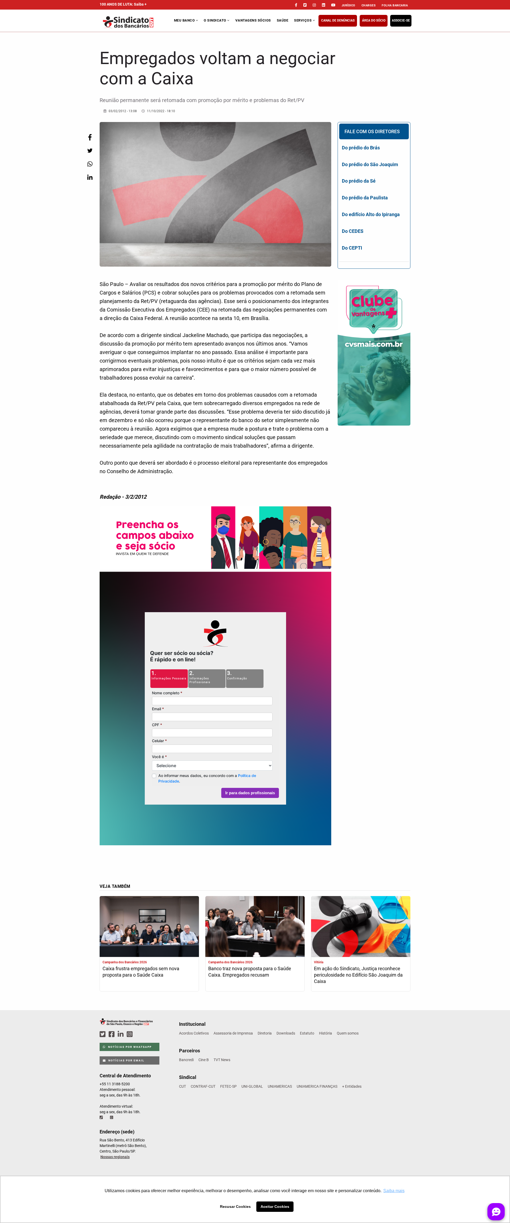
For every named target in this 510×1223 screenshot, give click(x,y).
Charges (369, 5)
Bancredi (186, 1060)
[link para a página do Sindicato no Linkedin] (323, 5)
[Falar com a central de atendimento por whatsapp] (112, 1117)
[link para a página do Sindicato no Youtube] (333, 5)
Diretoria (265, 1033)
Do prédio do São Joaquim (370, 164)
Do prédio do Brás (361, 147)
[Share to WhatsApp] (89, 164)
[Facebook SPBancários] (112, 1034)
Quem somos (348, 1033)
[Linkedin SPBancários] (121, 1034)
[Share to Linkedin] (89, 177)
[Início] (136, 22)
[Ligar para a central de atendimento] (102, 1117)
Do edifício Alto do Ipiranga (371, 214)
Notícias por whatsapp (129, 1046)
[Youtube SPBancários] (140, 1034)
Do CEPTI (352, 248)
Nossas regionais (115, 1157)
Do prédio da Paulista (365, 197)
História (325, 1033)
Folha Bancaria (395, 5)
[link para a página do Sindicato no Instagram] (314, 5)
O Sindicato (215, 20)
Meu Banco (185, 20)
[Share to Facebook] (89, 137)
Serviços (303, 20)
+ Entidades (352, 1086)
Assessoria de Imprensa (233, 1033)
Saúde (282, 20)
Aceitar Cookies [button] (275, 1206)
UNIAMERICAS (280, 1086)
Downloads (286, 1033)
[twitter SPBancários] (103, 1034)
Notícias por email (125, 1060)
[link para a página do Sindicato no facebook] (296, 5)
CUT (182, 1086)
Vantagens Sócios (253, 20)
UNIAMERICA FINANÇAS (317, 1086)
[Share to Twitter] (89, 150)
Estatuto (307, 1033)
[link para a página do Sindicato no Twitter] (305, 5)
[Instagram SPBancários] (130, 1034)
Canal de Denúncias (338, 20)
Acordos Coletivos (194, 1033)
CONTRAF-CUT (203, 1086)
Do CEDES (352, 231)
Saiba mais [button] (394, 1190)
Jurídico (348, 5)
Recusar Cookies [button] (235, 1206)
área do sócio (373, 20)
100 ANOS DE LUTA (123, 4)
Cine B (203, 1060)
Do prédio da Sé (359, 181)
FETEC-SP (228, 1086)
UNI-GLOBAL (252, 1086)
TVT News (222, 1060)
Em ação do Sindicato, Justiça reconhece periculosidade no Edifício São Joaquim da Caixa (358, 975)
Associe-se (401, 20)
